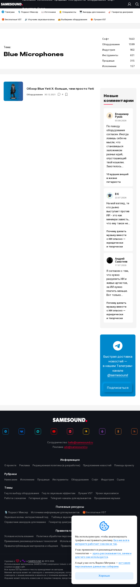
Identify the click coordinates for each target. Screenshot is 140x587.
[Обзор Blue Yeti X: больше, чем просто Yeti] (13, 91)
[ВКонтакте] (22, 431)
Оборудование (35, 94)
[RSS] (134, 431)
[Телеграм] (6, 431)
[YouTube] (54, 431)
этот (17, 567)
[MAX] (38, 431)
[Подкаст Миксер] (102, 431)
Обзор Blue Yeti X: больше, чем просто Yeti (60, 88)
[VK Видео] (70, 431)
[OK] (118, 431)
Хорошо (104, 575)
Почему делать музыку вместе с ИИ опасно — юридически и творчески (116, 239)
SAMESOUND (34, 561)
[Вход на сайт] (130, 4)
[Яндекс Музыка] (86, 431)
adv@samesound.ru (76, 446)
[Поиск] (136, 4)
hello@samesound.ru (80, 442)
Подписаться (118, 388)
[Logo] (12, 4)
